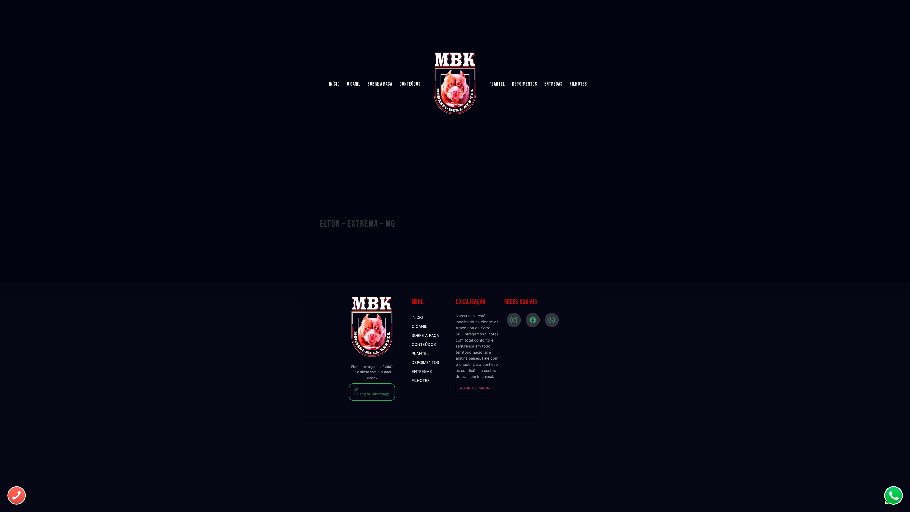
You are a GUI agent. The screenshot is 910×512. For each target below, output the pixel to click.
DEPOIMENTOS (524, 84)
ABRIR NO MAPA (474, 388)
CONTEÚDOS (410, 84)
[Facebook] (533, 320)
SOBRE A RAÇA (380, 84)
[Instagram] (514, 320)
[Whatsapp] (552, 320)
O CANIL (353, 84)
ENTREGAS (553, 84)
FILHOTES (578, 84)
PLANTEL (497, 84)
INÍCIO (334, 84)
